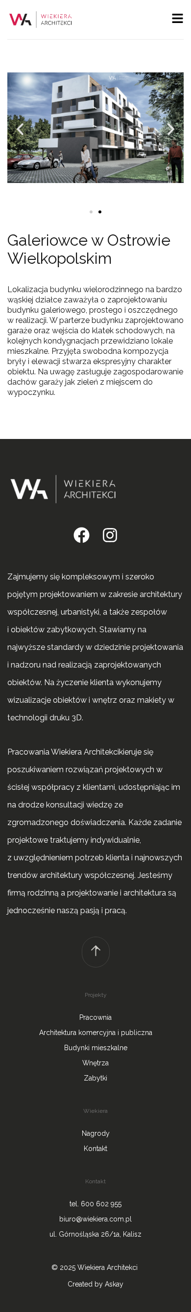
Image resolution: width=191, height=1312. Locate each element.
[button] (20, 129)
